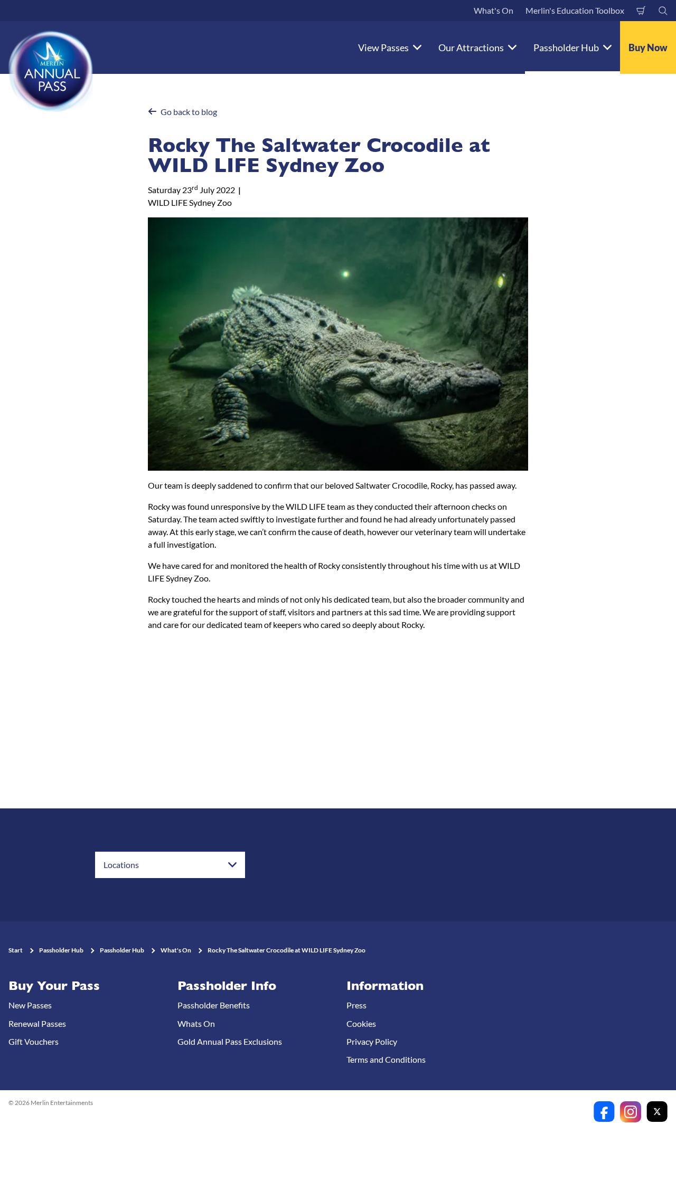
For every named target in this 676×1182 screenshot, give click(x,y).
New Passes (30, 1005)
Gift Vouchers (33, 1041)
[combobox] (170, 865)
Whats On (196, 1023)
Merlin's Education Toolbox (574, 10)
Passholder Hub (61, 950)
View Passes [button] (383, 47)
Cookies (361, 1023)
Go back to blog (189, 112)
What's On (493, 10)
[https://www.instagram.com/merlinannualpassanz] (630, 1111)
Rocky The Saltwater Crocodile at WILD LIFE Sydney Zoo (286, 950)
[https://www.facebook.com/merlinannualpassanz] (604, 1111)
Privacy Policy (371, 1041)
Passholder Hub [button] (566, 47)
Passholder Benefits (213, 1005)
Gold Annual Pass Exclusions (229, 1041)
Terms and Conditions (386, 1059)
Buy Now (648, 47)
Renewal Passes (37, 1023)
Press (356, 1005)
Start (15, 950)
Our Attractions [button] (471, 47)
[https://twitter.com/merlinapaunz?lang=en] (657, 1111)
